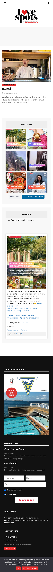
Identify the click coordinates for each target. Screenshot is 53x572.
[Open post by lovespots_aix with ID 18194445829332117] (16, 182)
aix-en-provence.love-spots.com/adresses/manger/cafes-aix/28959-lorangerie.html (24, 307)
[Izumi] (26, 66)
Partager (24, 330)
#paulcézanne (13, 318)
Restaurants (9, 85)
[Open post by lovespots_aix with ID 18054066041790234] (37, 139)
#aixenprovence (32, 318)
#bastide (30, 315)
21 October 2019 (10, 93)
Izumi (6, 89)
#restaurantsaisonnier (16, 315)
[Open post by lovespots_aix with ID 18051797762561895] (16, 161)
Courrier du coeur (14, 490)
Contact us (10, 549)
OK (18, 568)
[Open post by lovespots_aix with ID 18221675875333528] (16, 139)
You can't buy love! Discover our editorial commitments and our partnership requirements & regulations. (26, 520)
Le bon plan (11, 494)
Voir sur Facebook (13, 330)
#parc (22, 318)
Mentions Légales (30, 568)
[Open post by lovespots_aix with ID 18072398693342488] (37, 182)
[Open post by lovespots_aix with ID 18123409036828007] (37, 161)
